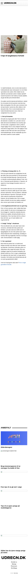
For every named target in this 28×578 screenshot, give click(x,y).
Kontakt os (14, 562)
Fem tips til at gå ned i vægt (11, 487)
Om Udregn (14, 568)
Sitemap (14, 564)
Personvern (14, 566)
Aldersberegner (6, 447)
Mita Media (16, 573)
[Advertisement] (14, 20)
